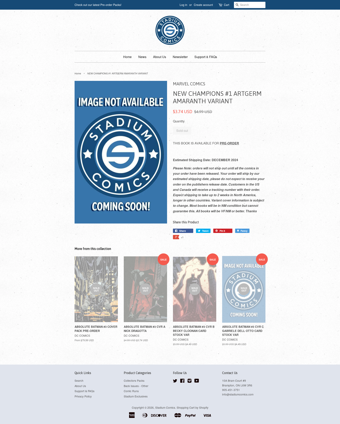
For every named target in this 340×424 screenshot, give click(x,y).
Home (127, 57)
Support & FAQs (205, 57)
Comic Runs (131, 391)
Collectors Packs (134, 380)
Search (79, 380)
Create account (203, 5)
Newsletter (180, 57)
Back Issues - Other (136, 386)
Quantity (179, 121)
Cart (226, 5)
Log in (183, 5)
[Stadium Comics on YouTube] (196, 381)
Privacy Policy (83, 396)
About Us (159, 57)
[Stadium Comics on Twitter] (175, 381)
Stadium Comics (165, 407)
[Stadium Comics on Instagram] (189, 381)
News (142, 57)
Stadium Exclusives (136, 396)
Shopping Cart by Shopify (192, 407)
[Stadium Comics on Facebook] (182, 381)
